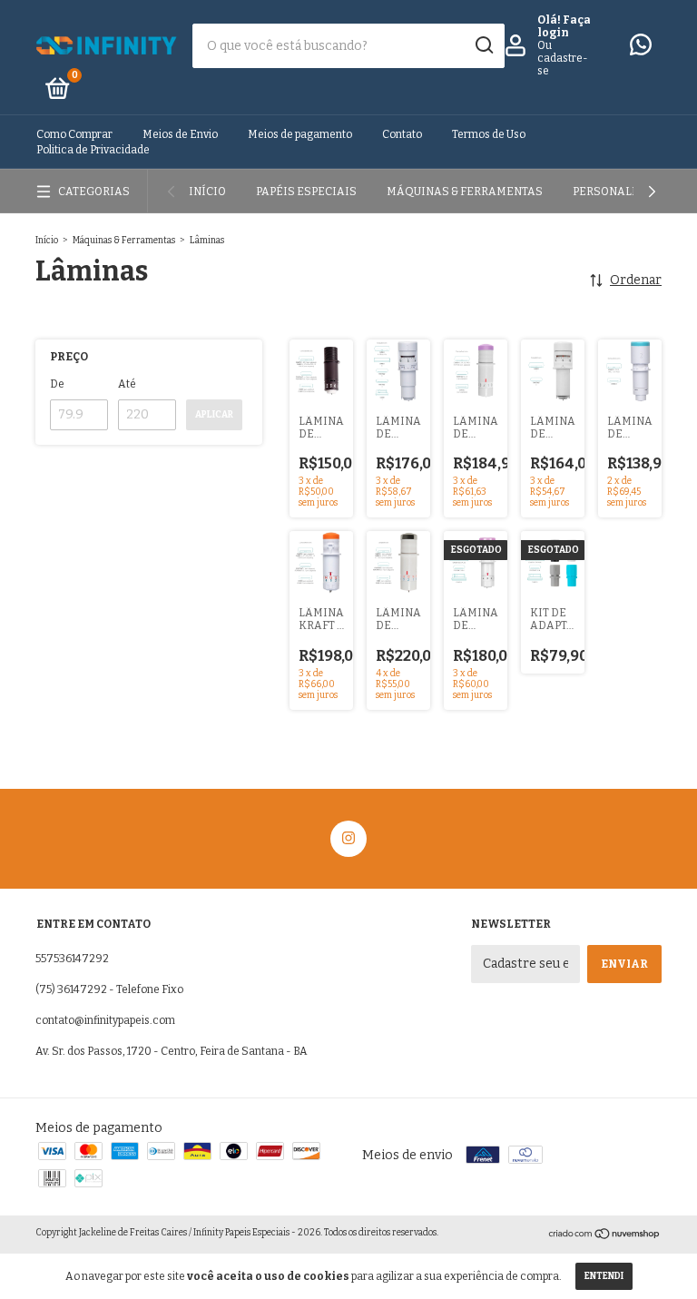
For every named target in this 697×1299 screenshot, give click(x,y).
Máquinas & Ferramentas (465, 191)
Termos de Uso (488, 134)
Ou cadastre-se (562, 58)
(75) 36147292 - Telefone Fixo (109, 989)
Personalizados (624, 191)
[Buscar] (483, 45)
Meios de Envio (180, 134)
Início (207, 191)
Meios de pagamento (300, 134)
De (57, 384)
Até (127, 384)
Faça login (564, 26)
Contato (402, 134)
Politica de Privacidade (93, 149)
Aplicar (214, 414)
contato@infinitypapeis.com (105, 1020)
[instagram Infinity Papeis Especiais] (348, 839)
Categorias (94, 191)
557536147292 (72, 958)
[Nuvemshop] (605, 1236)
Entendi (603, 1276)
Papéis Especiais (306, 191)
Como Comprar (74, 134)
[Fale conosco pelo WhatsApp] (641, 49)
